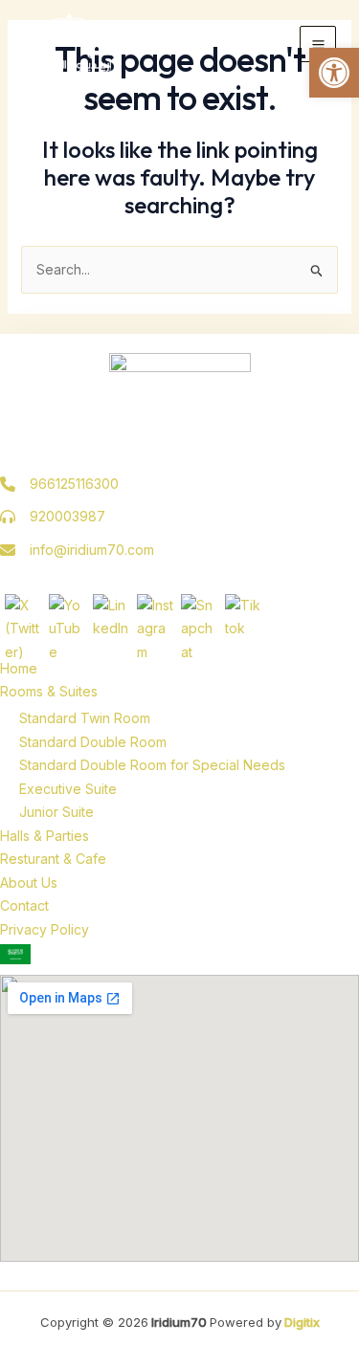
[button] (334, 73)
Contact (24, 905)
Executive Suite (68, 789)
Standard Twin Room (84, 718)
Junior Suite (56, 812)
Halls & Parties (44, 835)
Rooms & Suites (49, 691)
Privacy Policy (44, 929)
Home (18, 668)
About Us (28, 882)
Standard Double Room (93, 742)
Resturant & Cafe (53, 858)
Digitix (300, 1322)
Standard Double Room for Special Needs (152, 765)
